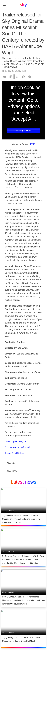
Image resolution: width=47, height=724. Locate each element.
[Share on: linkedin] (10, 76)
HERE (32, 144)
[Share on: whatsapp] (29, 76)
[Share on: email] (4, 76)
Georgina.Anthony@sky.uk (17, 447)
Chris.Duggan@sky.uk (15, 441)
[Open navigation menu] (4, 5)
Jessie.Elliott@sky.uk (15, 453)
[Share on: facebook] (23, 76)
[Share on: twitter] (17, 76)
